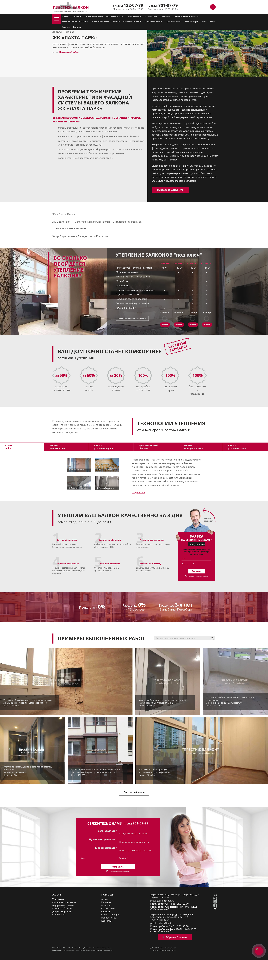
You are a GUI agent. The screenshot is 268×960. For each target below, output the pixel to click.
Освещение (122, 285)
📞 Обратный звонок (174, 937)
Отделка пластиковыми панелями (135, 290)
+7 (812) (162, 6)
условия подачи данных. (201, 576)
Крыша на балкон (134, 16)
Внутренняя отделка (114, 16)
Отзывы (116, 21)
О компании (108, 908)
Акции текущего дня (153, 21)
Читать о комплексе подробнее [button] (71, 228)
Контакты (77, 27)
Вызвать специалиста (170, 189)
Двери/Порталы (150, 16)
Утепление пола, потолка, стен (133, 276)
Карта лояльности (173, 21)
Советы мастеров (191, 21)
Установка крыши (126, 307)
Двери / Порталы (61, 911)
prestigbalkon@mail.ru (162, 901)
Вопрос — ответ (208, 21)
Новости (106, 905)
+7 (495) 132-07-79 (159, 897)
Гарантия (66, 27)
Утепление (76, 16)
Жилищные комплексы (132, 21)
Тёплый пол (122, 281)
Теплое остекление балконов (186, 16)
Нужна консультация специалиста (132, 318)
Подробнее (138, 492)
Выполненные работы (101, 21)
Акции (104, 899)
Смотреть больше (134, 792)
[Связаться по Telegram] (200, 7)
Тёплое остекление (127, 272)
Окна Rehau (58, 914)
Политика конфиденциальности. (99, 950)
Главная (65, 16)
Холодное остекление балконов (75, 21)
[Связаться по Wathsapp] (206, 7)
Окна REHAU (166, 16)
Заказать (165, 325)
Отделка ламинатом (127, 294)
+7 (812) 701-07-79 (159, 920)
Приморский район (69, 52)
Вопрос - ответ (109, 918)
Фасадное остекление (94, 16)
